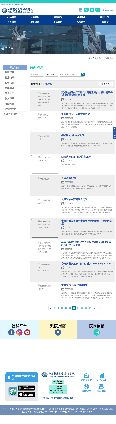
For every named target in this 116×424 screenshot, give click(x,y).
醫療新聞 (9, 77)
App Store (26, 395)
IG (19, 332)
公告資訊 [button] (58, 22)
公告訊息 (9, 82)
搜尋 (80, 10)
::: (2, 1)
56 (86, 308)
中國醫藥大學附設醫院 (58, 374)
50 (62, 308)
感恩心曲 (9, 93)
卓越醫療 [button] (81, 17)
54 (78, 308)
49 (58, 308)
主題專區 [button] (104, 22)
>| (101, 308)
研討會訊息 (11, 114)
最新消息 (109, 58)
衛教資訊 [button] (35, 22)
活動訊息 (9, 103)
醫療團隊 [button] (58, 17)
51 (66, 308)
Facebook (11, 332)
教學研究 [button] (81, 22)
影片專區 (9, 98)
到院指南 (58, 332)
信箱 (96, 332)
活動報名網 (10, 109)
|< (43, 308)
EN (97, 10)
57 (90, 308)
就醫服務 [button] (35, 17)
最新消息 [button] (11, 22)
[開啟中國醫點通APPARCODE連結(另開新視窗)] (12, 391)
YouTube (27, 332)
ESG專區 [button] (11, 17)
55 (82, 308)
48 (54, 308)
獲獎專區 (9, 88)
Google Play (26, 388)
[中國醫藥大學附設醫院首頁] (17, 10)
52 (70, 308)
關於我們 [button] (104, 17)
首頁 (90, 58)
